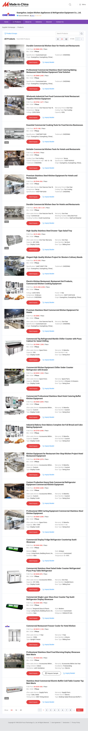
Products (18, 22)
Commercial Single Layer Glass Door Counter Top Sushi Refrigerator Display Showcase (50, 598)
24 (11, 710)
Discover (49, 22)
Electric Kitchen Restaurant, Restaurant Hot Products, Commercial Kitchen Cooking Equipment (49, 282)
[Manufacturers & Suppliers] (15, 4)
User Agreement (56, 722)
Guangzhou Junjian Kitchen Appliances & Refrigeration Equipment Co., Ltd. (49, 13)
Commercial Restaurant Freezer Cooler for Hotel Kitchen (51, 626)
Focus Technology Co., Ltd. (30, 722)
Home (6, 22)
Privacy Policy (76, 722)
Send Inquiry (33, 62)
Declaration (66, 722)
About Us (28, 22)
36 (16, 710)
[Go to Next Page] (81, 39)
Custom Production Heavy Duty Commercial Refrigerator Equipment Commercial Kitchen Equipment (51, 483)
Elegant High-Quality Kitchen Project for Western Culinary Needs (54, 257)
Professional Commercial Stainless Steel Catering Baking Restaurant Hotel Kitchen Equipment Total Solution (51, 71)
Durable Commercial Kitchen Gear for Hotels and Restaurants (53, 46)
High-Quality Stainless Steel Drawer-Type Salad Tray (49, 231)
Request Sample (52, 673)
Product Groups (11, 33)
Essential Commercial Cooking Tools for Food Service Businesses (54, 125)
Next (78, 710)
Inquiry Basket (49, 62)
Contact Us (60, 22)
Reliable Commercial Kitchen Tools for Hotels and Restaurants (53, 149)
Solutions (39, 22)
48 (21, 710)
